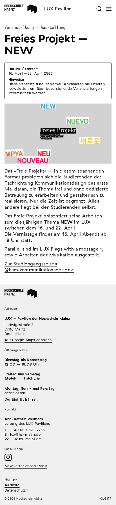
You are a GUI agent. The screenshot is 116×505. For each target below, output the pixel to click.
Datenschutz (15, 490)
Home (11, 8)
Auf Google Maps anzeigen (28, 340)
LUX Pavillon (58, 9)
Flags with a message (75, 249)
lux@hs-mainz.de (25, 434)
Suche (99, 9)
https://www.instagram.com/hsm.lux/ (8, 457)
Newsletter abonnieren (24, 465)
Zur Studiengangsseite (29, 264)
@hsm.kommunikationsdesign (37, 269)
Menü (108, 9)
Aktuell (11, 485)
